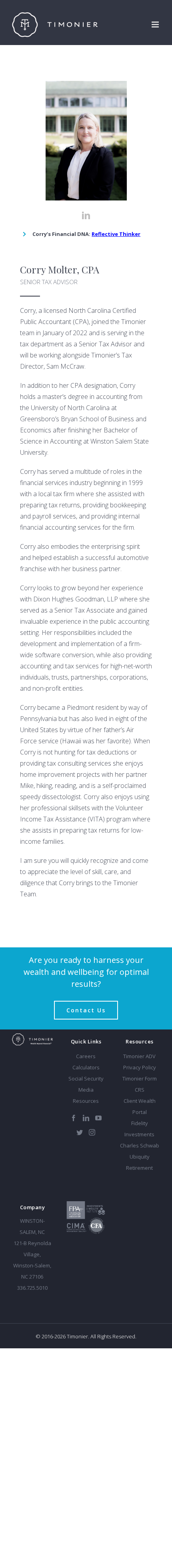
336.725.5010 (32, 1287)
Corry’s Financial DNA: (86, 234)
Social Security (86, 1078)
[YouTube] (98, 1118)
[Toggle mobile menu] (156, 24)
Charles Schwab (139, 1145)
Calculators (86, 1067)
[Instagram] (92, 1132)
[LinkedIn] (86, 1118)
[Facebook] (73, 1118)
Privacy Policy (139, 1067)
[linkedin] (86, 216)
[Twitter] (79, 1132)
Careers (86, 1056)
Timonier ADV (139, 1056)
